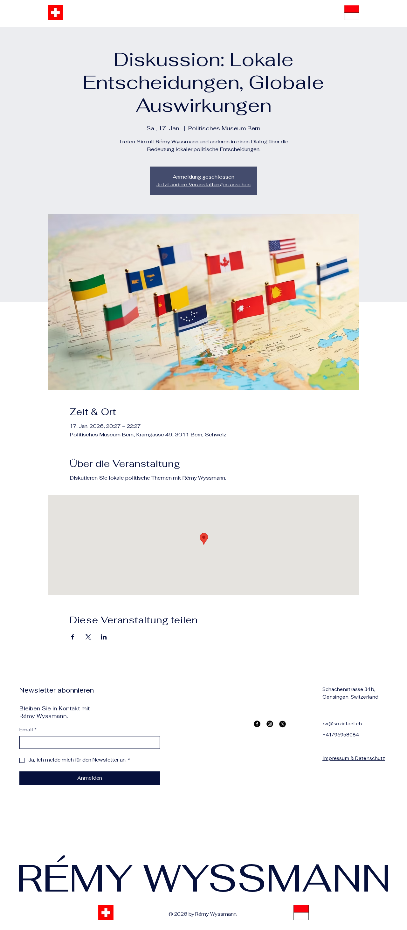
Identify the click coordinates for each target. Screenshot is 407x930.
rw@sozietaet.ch (342, 723)
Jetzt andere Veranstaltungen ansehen (203, 184)
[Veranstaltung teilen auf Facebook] (73, 636)
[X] (282, 724)
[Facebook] (257, 724)
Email (28, 730)
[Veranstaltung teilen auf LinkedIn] (104, 636)
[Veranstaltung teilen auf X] (88, 636)
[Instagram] (270, 724)
